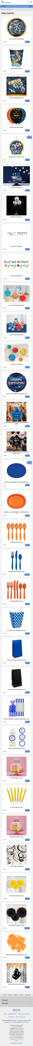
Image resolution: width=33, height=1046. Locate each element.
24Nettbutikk (19, 1043)
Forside (2, 9)
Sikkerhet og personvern (24, 1014)
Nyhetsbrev (11, 1017)
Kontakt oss (27, 995)
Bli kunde (10, 995)
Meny (4, 6)
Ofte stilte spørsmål (21, 1017)
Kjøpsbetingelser (12, 1014)
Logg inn (21, 995)
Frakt (5, 1014)
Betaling (16, 995)
